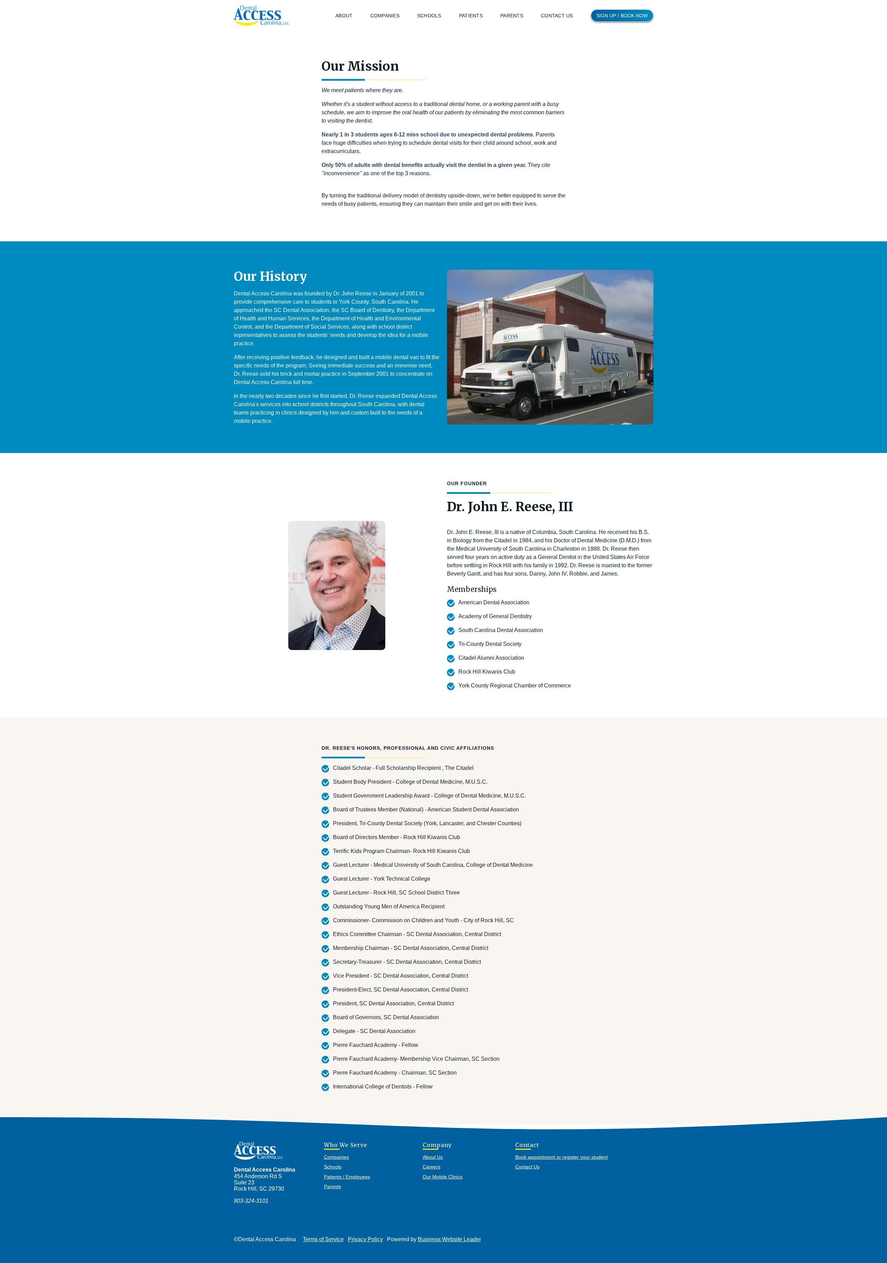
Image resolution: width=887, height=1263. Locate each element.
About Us (433, 1157)
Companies (384, 15)
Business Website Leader (449, 1239)
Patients (471, 15)
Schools (429, 15)
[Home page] (261, 15)
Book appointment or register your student (561, 1157)
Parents (511, 15)
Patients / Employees (347, 1177)
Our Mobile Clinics (443, 1177)
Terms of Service (323, 1239)
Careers (431, 1166)
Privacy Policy (365, 1239)
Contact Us (557, 15)
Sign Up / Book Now (622, 15)
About (343, 15)
